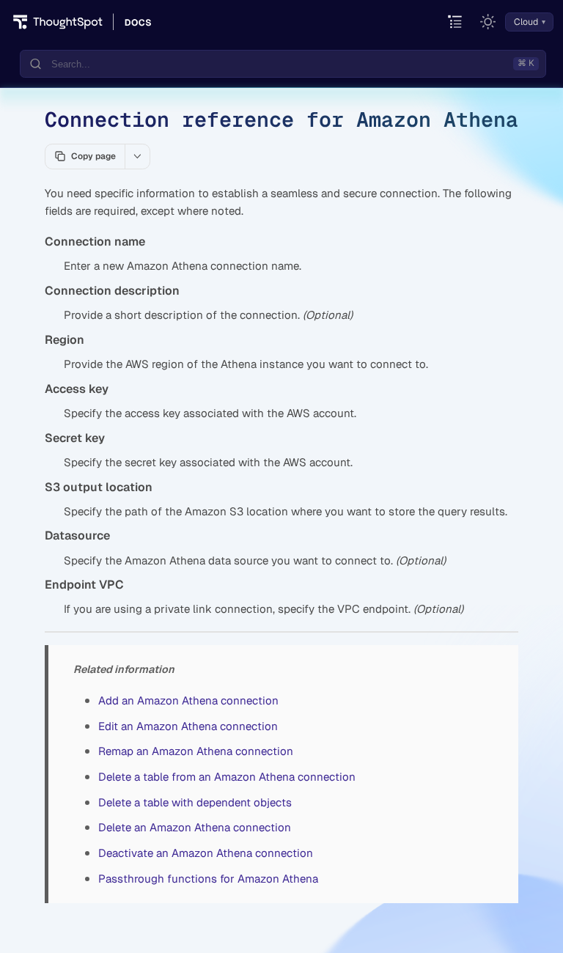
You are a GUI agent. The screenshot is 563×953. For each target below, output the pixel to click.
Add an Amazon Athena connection (188, 700)
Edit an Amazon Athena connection (188, 726)
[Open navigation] (455, 22)
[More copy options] (137, 156)
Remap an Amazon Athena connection (195, 751)
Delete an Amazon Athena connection (194, 827)
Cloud (526, 22)
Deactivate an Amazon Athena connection (205, 853)
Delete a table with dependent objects (195, 802)
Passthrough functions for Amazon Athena (208, 879)
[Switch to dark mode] (488, 22)
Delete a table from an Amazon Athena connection (227, 777)
